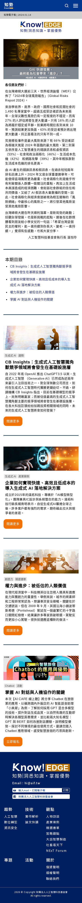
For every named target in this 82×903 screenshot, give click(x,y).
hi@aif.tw (32, 783)
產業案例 (52, 822)
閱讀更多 (12, 421)
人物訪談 (52, 816)
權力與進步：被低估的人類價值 (32, 292)
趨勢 (8, 809)
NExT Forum (56, 850)
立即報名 (12, 741)
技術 (29, 809)
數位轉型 (11, 822)
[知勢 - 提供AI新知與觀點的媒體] (41, 770)
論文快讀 (32, 822)
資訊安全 (11, 827)
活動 (29, 860)
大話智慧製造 (56, 839)
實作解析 (32, 816)
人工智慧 (11, 816)
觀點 (50, 809)
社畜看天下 (54, 844)
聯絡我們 (52, 878)
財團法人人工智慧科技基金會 (35, 796)
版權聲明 (52, 872)
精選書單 (52, 827)
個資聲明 (52, 867)
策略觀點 (52, 833)
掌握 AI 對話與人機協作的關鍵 (31, 299)
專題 (8, 860)
